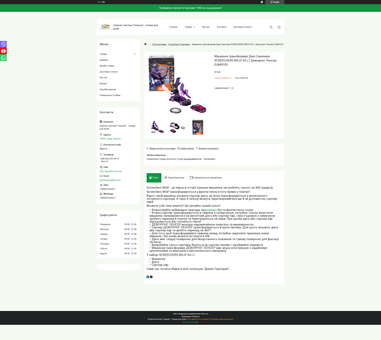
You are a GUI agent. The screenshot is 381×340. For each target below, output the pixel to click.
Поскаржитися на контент (198, 319)
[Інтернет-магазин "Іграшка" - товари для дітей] (105, 27)
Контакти (221, 27)
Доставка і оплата (243, 27)
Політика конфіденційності (222, 319)
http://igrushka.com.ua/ (111, 171)
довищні (211, 210)
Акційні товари (107, 66)
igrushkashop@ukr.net (110, 180)
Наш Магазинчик (108, 89)
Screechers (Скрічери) (179, 44)
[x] (151, 277)
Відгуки (103, 83)
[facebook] (148, 277)
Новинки (104, 60)
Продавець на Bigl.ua (191, 316)
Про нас (206, 27)
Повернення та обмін (110, 95)
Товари (188, 27)
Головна (173, 27)
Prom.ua (204, 314)
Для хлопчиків (159, 44)
